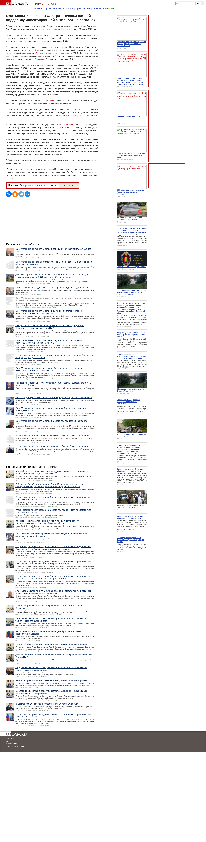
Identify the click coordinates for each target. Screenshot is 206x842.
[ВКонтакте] (9, 194)
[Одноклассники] (15, 194)
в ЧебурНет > (110, 8)
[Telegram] (21, 194)
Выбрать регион (11, 744)
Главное (38, 8)
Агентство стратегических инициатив (53, 53)
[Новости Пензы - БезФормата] (14, 3)
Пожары (97, 8)
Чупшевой (49, 101)
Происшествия (83, 8)
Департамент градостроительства (38, 185)
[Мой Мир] (27, 194)
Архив (48, 8)
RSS (22, 747)
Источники (58, 8)
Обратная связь (11, 742)
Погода (69, 8)
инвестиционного (65, 124)
